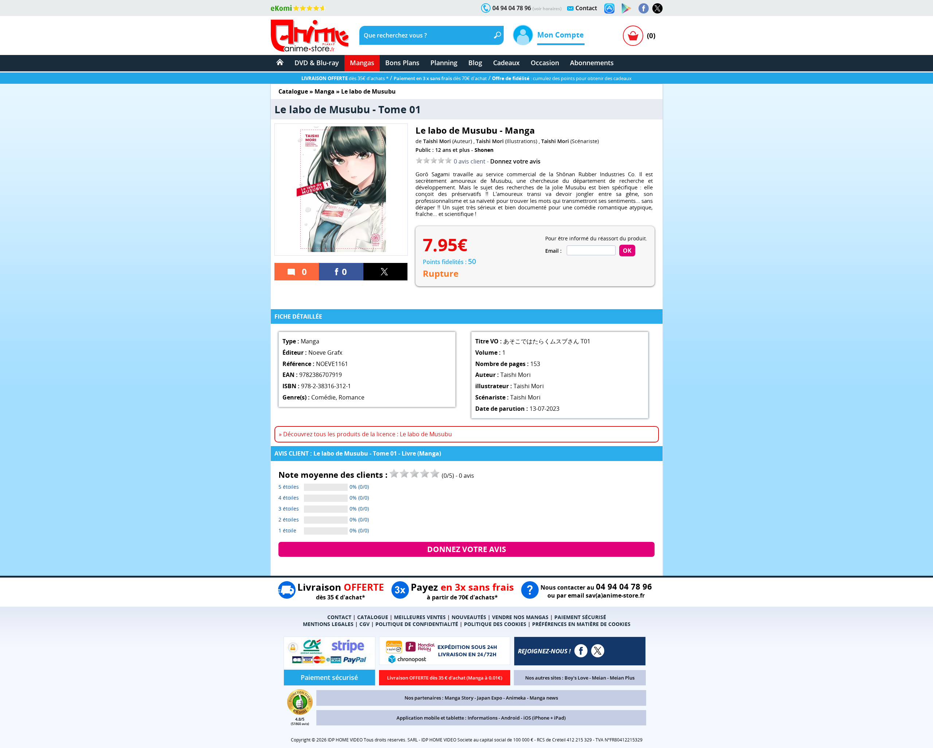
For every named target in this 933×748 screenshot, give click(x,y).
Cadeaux (506, 62)
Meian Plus (622, 677)
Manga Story (459, 697)
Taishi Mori (437, 141)
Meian (599, 677)
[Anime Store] (309, 36)
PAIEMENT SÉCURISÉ (580, 617)
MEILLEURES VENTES (420, 617)
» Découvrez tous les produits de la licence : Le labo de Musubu (365, 434)
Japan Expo (489, 697)
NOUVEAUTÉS (469, 617)
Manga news (544, 697)
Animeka (516, 697)
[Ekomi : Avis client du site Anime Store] (300, 713)
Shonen (484, 149)
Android (510, 717)
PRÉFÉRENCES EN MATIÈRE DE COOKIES (581, 624)
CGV (364, 624)
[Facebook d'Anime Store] (580, 650)
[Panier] (633, 35)
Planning (443, 62)
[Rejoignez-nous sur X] (657, 8)
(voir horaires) (547, 8)
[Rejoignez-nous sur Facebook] (644, 8)
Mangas (362, 62)
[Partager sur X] (385, 271)
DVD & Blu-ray (316, 62)
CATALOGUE (372, 617)
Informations (482, 717)
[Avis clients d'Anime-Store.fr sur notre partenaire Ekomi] (298, 8)
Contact (586, 8)
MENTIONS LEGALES (328, 624)
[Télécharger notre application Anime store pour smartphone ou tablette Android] (626, 8)
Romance (351, 397)
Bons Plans (402, 62)
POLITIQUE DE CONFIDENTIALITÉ (416, 624)
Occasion (545, 62)
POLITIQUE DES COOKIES (495, 624)
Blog (475, 62)
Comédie (323, 397)
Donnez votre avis (515, 161)
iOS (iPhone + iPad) (544, 717)
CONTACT (339, 617)
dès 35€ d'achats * (345, 78)
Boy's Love (576, 677)
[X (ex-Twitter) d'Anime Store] (597, 650)
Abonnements (592, 62)
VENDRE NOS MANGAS (520, 617)
